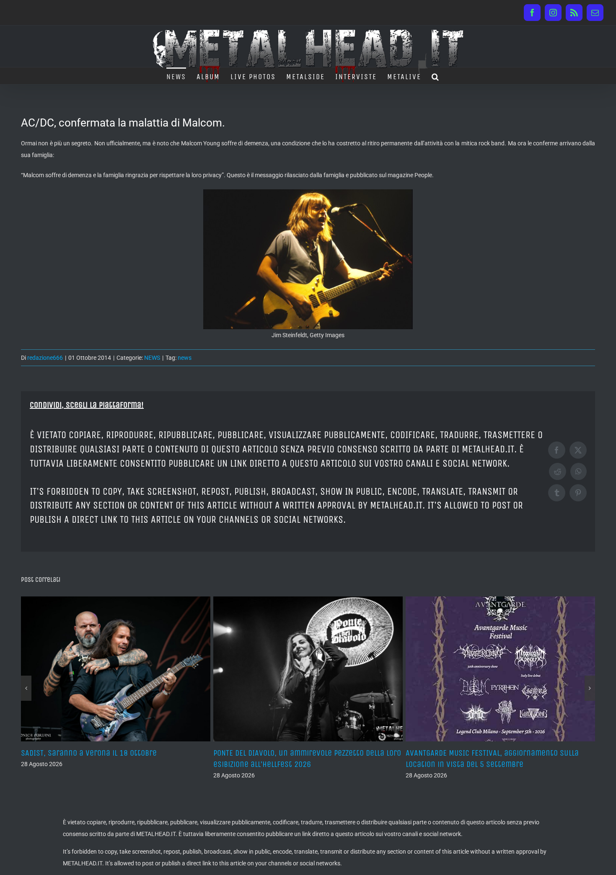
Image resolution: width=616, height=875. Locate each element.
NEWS (152, 357)
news (185, 357)
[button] (436, 75)
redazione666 (45, 357)
